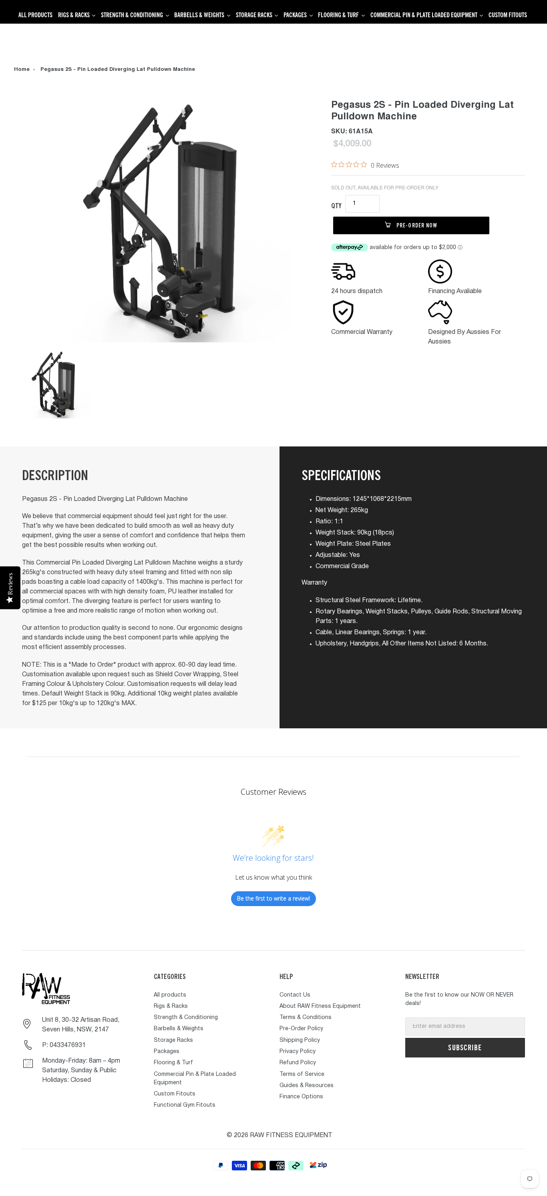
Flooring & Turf (173, 1062)
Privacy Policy (298, 1051)
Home (22, 69)
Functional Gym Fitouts (184, 1105)
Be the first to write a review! (273, 898)
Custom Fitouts (174, 1094)
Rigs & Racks (171, 1006)
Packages (166, 1051)
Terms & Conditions (306, 1017)
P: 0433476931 (64, 1045)
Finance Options (301, 1097)
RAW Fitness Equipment (291, 1135)
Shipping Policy (300, 1040)
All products (170, 995)
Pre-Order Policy (301, 1028)
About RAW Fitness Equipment (320, 1006)
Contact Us (295, 995)
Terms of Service (302, 1074)
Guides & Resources (307, 1085)
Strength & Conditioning (186, 1017)
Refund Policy (298, 1062)
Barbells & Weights (178, 1028)
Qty (336, 205)
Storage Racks (173, 1040)
